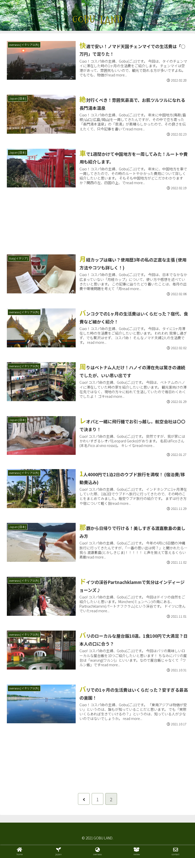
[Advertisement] (97, 221)
